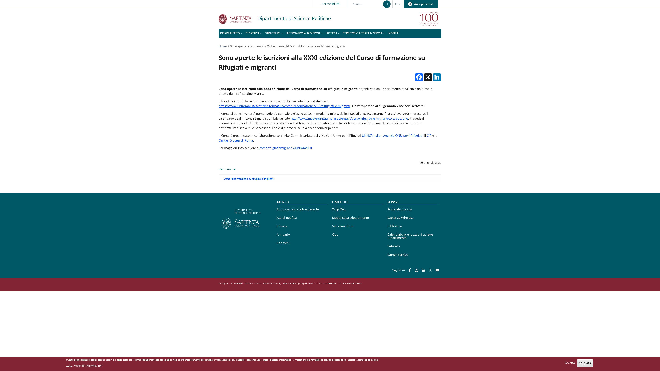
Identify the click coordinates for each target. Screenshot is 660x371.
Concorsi (283, 243)
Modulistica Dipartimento (350, 218)
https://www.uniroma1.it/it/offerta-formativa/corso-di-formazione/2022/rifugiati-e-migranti (284, 106)
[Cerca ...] (387, 4)
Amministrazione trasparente (298, 209)
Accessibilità (330, 4)
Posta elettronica (399, 209)
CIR (429, 135)
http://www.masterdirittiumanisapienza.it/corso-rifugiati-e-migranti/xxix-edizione (349, 118)
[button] (398, 4)
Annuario (283, 234)
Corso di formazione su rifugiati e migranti (249, 178)
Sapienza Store (342, 226)
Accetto (570, 363)
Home (223, 46)
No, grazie (585, 363)
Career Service (397, 254)
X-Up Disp (339, 209)
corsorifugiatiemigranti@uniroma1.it (285, 148)
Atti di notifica (287, 218)
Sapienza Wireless (400, 218)
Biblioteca (394, 226)
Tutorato (393, 246)
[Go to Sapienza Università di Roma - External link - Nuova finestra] (238, 19)
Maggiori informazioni (88, 366)
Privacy (282, 226)
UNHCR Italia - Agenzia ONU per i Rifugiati (392, 135)
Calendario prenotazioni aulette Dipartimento (410, 236)
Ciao (335, 234)
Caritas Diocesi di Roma (236, 140)
